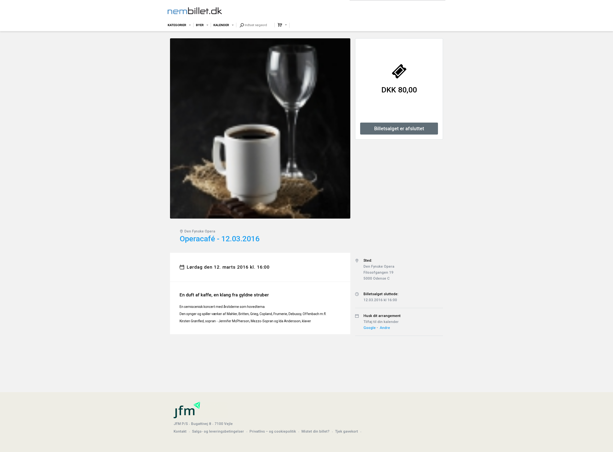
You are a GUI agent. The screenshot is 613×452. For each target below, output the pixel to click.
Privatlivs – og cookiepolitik (273, 431)
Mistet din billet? (315, 431)
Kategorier (177, 25)
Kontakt (180, 431)
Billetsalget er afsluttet (399, 128)
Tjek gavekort (346, 431)
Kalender (221, 25)
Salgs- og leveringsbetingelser (218, 431)
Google (369, 328)
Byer (200, 25)
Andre (385, 328)
